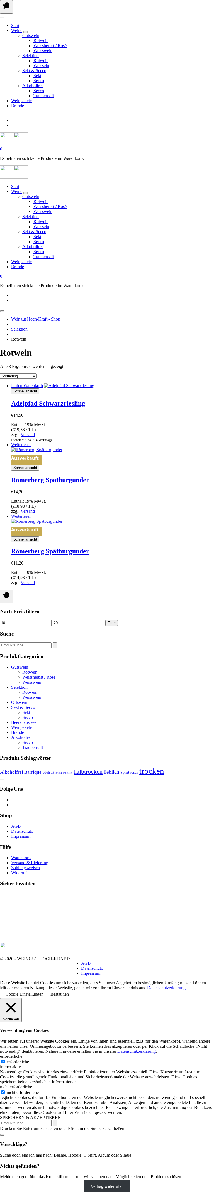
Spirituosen (129, 772)
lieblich (111, 772)
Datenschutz (22, 831)
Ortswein (19, 702)
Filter (112, 623)
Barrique (33, 772)
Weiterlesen (21, 444)
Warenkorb (21, 857)
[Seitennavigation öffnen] (6, 7)
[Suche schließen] (2, 1135)
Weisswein (42, 50)
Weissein (41, 65)
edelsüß (48, 772)
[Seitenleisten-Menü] (6, 596)
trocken (151, 770)
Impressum (20, 836)
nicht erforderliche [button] (16, 1086)
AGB (16, 826)
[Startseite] (14, 143)
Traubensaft (43, 95)
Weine (16, 30)
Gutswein (30, 35)
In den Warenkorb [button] (27, 385)
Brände (17, 105)
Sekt (37, 75)
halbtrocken (88, 771)
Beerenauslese (23, 722)
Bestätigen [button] (59, 994)
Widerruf (19, 872)
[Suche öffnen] (2, 17)
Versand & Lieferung (29, 862)
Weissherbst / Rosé (50, 45)
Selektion (30, 55)
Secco (38, 80)
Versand (28, 434)
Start (15, 25)
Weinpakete (21, 100)
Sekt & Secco (34, 70)
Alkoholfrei (32, 85)
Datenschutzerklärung (166, 987)
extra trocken (63, 772)
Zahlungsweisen (25, 867)
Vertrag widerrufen (107, 1186)
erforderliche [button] (11, 1056)
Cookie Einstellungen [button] (24, 994)
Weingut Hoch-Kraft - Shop (35, 319)
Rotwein (40, 40)
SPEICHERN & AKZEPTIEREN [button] (30, 1117)
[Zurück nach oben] (2, 779)
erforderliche (18, 1061)
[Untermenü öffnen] (25, 32)
